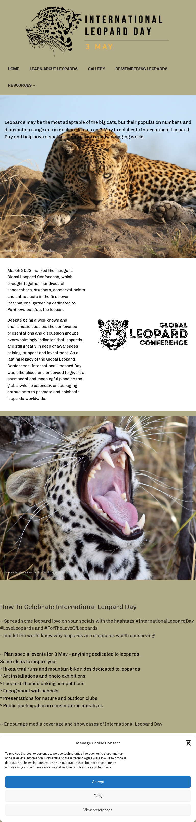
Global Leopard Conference (33, 276)
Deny (98, 796)
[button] (188, 743)
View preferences (98, 810)
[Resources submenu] (34, 85)
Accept (98, 782)
